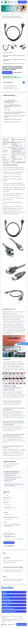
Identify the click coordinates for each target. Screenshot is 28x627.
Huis (3, 14)
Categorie (7, 14)
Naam (4, 493)
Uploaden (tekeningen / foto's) (9, 534)
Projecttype (5, 512)
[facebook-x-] (4, 624)
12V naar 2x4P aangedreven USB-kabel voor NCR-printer (14, 63)
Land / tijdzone (8, 507)
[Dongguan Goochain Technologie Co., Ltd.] (2, 2)
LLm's (6, 621)
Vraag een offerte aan (22, 1)
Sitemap (2, 621)
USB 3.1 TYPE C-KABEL (20, 14)
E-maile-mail (6, 502)
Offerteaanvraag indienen (9, 542)
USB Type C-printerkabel (7, 52)
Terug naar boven (11, 624)
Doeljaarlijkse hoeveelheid (10, 517)
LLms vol (9, 621)
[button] (12, 10)
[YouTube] (2, 624)
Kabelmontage (12, 14)
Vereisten (5, 522)
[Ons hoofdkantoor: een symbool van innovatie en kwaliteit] (14, 8)
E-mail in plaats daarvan (9, 545)
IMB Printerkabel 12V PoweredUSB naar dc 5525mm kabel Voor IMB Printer (14, 60)
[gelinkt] (5, 624)
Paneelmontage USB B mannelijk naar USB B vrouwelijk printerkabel (13, 56)
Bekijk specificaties (18, 72)
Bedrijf (7, 497)
